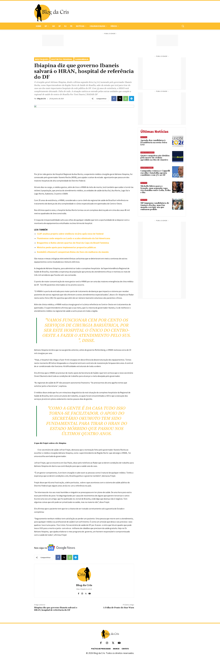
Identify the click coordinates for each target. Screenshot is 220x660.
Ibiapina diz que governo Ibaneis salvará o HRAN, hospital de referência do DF (55, 608)
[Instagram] (82, 593)
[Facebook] (113, 98)
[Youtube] (90, 593)
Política (144, 137)
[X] (119, 98)
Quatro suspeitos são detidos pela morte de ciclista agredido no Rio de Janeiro (154, 157)
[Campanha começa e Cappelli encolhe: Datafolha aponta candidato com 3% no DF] (177, 171)
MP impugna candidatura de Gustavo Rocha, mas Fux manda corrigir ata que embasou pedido (154, 206)
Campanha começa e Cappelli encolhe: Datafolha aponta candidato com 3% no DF (155, 173)
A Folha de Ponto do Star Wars (118, 607)
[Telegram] (131, 98)
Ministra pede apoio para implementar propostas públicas (66, 247)
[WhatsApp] (125, 98)
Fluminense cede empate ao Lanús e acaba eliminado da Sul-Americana (73, 238)
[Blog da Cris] (84, 574)
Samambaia (82, 59)
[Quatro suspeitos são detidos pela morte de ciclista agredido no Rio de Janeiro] (177, 156)
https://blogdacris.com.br (84, 589)
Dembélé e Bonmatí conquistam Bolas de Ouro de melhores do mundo (73, 251)
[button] (183, 26)
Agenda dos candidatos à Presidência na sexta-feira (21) (153, 142)
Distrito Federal (62, 59)
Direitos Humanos (147, 152)
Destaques (42, 59)
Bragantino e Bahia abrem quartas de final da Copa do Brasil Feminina (73, 242)
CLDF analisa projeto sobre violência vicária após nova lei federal (70, 233)
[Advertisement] (126, 13)
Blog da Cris (41, 99)
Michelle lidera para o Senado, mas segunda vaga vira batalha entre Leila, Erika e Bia (155, 189)
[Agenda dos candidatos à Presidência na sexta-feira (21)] (177, 141)
